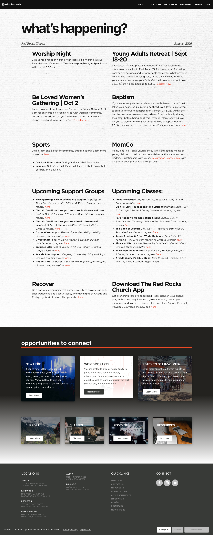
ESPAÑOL (115, 502)
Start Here (34, 395)
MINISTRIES (116, 480)
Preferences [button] (196, 529)
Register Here (94, 391)
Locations (155, 4)
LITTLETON (26, 501)
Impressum (85, 529)
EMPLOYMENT (117, 499)
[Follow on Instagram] (167, 482)
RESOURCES (117, 506)
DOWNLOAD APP (119, 491)
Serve (198, 4)
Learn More (151, 391)
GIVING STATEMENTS (121, 495)
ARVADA (25, 480)
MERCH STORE (118, 510)
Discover (77, 438)
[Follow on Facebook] (159, 482)
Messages (186, 4)
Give (207, 4)
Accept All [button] (164, 529)
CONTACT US (117, 484)
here (57, 228)
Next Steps (170, 4)
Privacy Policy (70, 529)
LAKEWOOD (27, 491)
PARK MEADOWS (29, 511)
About (141, 4)
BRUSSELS (71, 484)
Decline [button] (177, 529)
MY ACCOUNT (117, 488)
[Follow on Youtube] (175, 482)
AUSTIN (69, 474)
